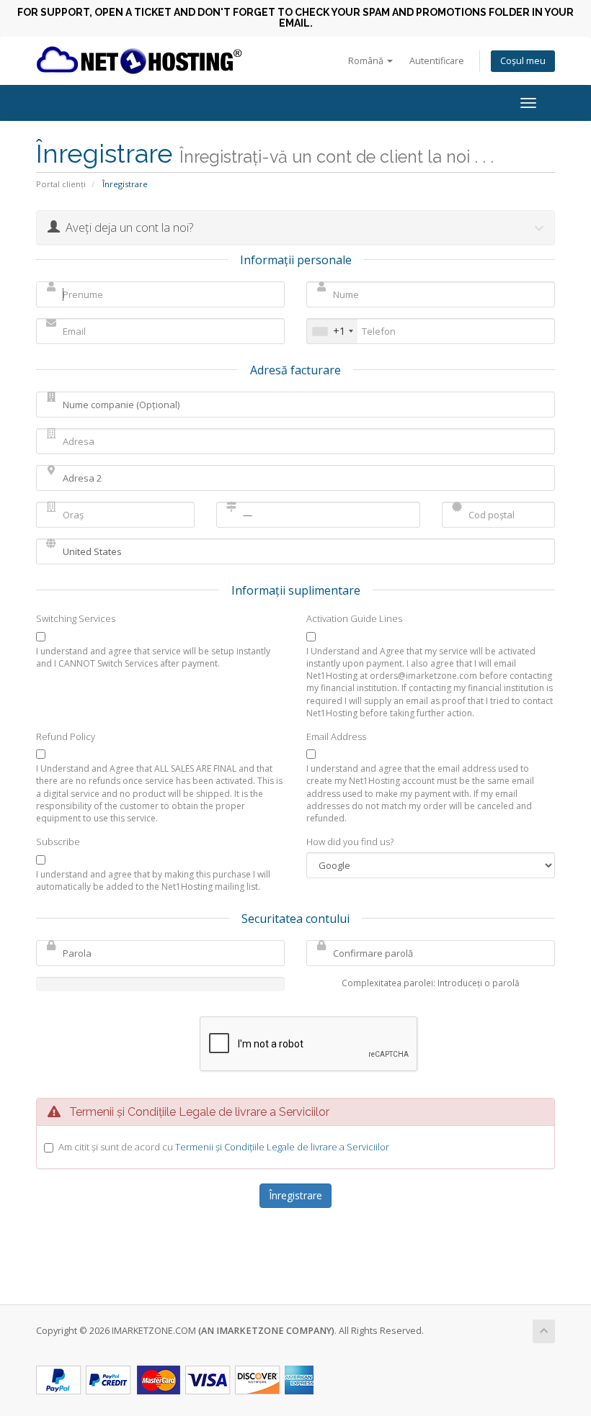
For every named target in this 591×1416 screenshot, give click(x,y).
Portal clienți (61, 184)
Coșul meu (523, 61)
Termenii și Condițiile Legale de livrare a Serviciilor (282, 1146)
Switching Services (75, 618)
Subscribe (58, 841)
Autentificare (436, 61)
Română (367, 61)
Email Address (336, 736)
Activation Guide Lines (354, 618)
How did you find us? (350, 841)
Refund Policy (65, 736)
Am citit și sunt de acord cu (223, 1146)
